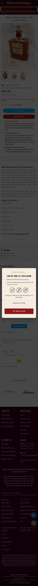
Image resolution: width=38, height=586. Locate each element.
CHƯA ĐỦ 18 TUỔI (19, 303)
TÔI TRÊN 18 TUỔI (19, 311)
